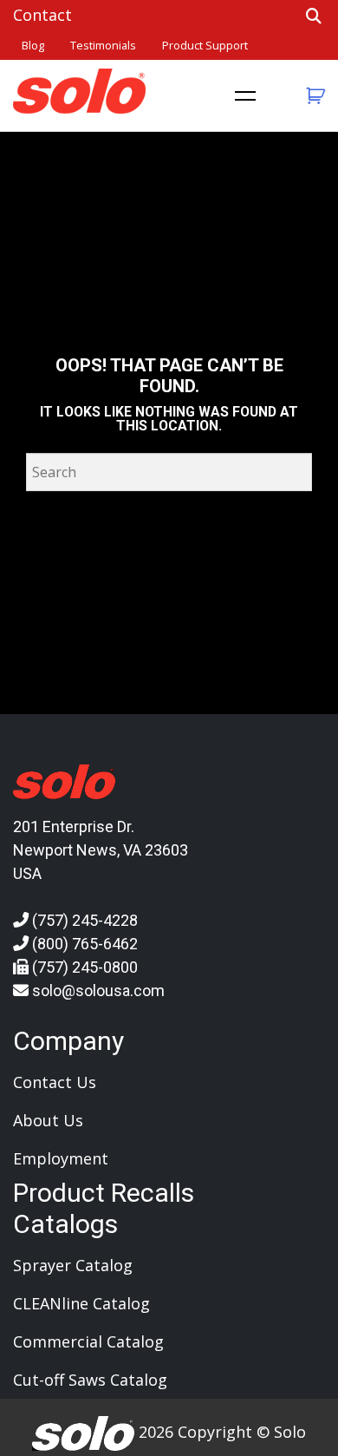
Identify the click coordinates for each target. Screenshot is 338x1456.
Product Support (205, 45)
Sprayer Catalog (73, 1265)
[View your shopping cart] (313, 96)
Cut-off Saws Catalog (90, 1379)
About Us (48, 1120)
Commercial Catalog (88, 1341)
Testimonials (103, 45)
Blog (33, 45)
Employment (60, 1158)
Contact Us (54, 1082)
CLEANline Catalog (81, 1303)
